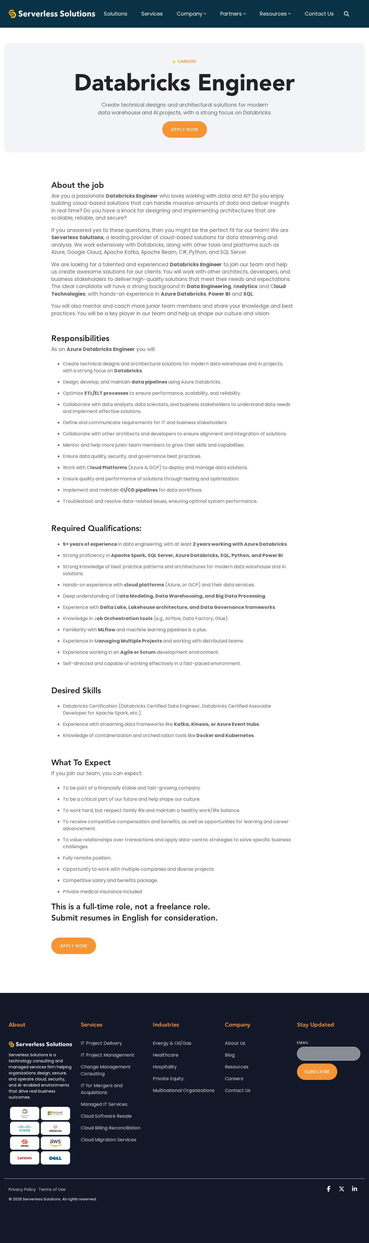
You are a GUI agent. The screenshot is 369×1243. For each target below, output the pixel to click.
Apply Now (184, 129)
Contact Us (319, 13)
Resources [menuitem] (236, 1066)
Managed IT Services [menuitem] (104, 1104)
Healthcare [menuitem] (165, 1055)
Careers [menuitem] (234, 1078)
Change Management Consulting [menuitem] (106, 1070)
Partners (231, 13)
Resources (273, 13)
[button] (329, 1189)
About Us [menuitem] (235, 1043)
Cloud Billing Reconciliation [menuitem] (110, 1128)
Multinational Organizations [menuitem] (183, 1090)
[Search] (346, 13)
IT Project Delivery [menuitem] (101, 1043)
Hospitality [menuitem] (165, 1066)
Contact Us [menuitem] (238, 1090)
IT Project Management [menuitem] (107, 1055)
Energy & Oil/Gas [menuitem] (172, 1043)
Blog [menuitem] (230, 1055)
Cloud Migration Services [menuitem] (108, 1139)
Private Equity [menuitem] (168, 1078)
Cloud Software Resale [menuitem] (106, 1116)
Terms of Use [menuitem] (52, 1189)
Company (189, 13)
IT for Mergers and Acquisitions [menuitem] (102, 1089)
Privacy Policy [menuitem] (22, 1189)
